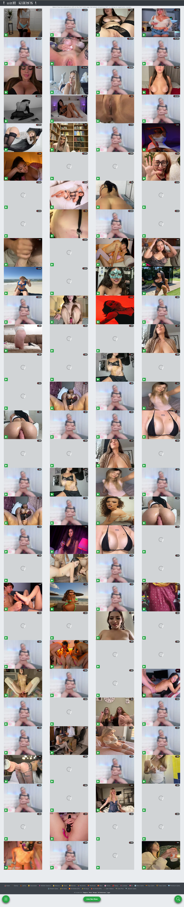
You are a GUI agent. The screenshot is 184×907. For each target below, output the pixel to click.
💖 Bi (131, 885)
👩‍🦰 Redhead (92, 885)
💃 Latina (23, 885)
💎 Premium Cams (174, 885)
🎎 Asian (7, 885)
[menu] (6, 899)
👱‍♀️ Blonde (72, 885)
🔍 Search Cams (131, 888)
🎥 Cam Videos (109, 888)
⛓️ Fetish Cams (53, 888)
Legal (108, 892)
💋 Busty (115, 885)
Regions (85, 892)
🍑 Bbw (99, 885)
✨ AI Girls (63, 888)
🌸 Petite (107, 885)
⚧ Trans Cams (161, 885)
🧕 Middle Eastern (45, 885)
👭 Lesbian (123, 885)
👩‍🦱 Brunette (82, 885)
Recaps (95, 892)
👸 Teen (64, 885)
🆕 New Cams (139, 885)
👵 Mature (56, 885)
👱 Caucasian (32, 885)
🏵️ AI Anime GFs (74, 888)
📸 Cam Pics (120, 888)
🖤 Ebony (15, 885)
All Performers (102, 892)
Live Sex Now (92, 899)
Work (90, 892)
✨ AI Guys (85, 888)
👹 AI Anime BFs (96, 888)
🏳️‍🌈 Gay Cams (150, 885)
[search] (178, 899)
